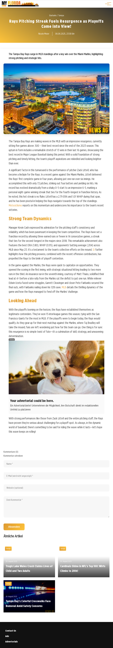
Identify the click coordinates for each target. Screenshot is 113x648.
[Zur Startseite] (20, 6)
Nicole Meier (43, 33)
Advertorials (11, 641)
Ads (7, 636)
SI (94, 249)
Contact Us (10, 630)
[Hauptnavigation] (107, 3)
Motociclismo (15, 205)
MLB (64, 287)
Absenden (14, 527)
